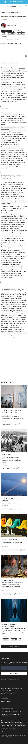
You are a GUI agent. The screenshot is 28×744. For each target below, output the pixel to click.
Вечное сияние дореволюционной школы (12, 581)
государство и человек (6, 30)
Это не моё (6, 455)
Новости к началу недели (9, 503)
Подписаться (14, 673)
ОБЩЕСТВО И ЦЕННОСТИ (13, 40)
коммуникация (14, 639)
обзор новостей (11, 33)
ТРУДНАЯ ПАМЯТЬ (6, 690)
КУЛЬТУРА (21, 688)
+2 (19, 509)
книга (17, 593)
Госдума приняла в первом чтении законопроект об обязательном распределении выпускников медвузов (12, 416)
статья (15, 30)
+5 (20, 424)
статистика (15, 424)
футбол (3, 33)
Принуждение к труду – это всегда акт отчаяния (12, 411)
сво (3, 468)
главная (3, 40)
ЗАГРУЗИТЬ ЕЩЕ (14, 646)
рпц (20, 30)
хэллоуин (15, 468)
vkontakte (9, 701)
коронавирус (4, 36)
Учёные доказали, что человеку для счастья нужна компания (12, 543)
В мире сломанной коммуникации (9, 625)
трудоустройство (6, 424)
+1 (20, 639)
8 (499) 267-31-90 (16, 711)
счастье (4, 549)
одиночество (5, 639)
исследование (17, 549)
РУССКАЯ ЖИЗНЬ (12, 688)
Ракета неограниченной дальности (11, 499)
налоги (8, 509)
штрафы (14, 509)
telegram (3, 701)
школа (12, 593)
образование (5, 593)
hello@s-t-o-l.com (5, 711)
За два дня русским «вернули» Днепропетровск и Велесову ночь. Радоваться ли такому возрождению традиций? (12, 460)
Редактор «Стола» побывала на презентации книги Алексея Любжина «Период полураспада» (12, 586)
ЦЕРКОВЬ (3, 688)
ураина (8, 468)
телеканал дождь (20, 33)
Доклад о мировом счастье (13, 539)
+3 (19, 468)
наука (10, 549)
